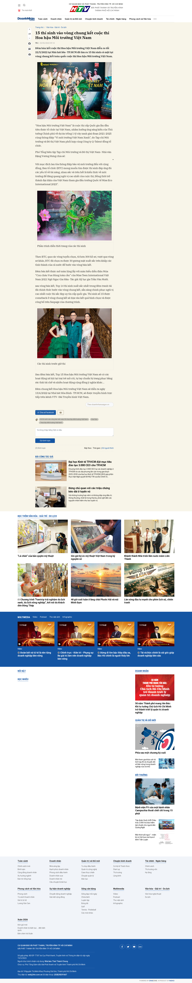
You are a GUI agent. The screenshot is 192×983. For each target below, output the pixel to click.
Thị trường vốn (151, 869)
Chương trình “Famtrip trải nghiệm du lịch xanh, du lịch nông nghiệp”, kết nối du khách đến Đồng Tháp (41, 602)
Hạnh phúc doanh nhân (59, 869)
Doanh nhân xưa (56, 876)
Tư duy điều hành (88, 866)
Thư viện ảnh (54, 617)
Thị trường (117, 872)
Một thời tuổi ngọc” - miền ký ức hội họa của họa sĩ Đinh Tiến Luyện (145, 837)
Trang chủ (39, 27)
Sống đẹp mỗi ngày (89, 894)
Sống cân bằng (88, 888)
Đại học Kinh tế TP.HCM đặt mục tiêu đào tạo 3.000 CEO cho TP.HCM (90, 463)
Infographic (67, 617)
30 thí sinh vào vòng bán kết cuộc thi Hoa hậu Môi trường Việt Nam (64, 419)
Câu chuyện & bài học (58, 882)
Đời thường (141, 775)
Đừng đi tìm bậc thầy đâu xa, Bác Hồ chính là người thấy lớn (114, 654)
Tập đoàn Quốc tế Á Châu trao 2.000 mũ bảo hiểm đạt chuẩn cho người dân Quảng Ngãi (145, 823)
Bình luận (21, 869)
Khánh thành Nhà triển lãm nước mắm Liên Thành (147, 557)
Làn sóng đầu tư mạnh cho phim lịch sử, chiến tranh (148, 601)
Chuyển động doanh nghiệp (61, 894)
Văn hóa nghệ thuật (153, 894)
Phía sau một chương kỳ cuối (150, 752)
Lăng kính (117, 876)
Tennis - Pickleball (88, 910)
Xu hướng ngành (24, 876)
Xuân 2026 (23, 919)
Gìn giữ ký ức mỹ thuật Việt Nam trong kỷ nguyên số (93, 557)
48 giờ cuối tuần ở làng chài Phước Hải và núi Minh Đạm (94, 601)
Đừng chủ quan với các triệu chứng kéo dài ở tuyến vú (89, 490)
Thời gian (96, 448)
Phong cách (22, 894)
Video (35, 617)
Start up (116, 869)
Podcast (43, 617)
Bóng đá (84, 903)
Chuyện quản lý (87, 876)
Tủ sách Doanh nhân (26, 897)
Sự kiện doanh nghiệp (60, 888)
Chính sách (149, 866)
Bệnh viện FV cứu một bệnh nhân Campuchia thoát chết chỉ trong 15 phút (154, 810)
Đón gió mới (22, 925)
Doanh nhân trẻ (56, 879)
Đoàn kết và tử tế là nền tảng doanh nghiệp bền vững (34, 654)
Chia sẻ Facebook (47, 412)
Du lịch (147, 897)
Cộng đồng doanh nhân (27, 872)
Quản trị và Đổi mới (73, 19)
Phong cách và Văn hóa (140, 19)
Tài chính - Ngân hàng (116, 19)
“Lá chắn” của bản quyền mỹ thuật (36, 556)
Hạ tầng (148, 872)
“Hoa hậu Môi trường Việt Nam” (51, 422)
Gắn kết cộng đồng (57, 897)
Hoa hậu (94, 419)
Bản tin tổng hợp (24, 879)
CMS (153, 981)
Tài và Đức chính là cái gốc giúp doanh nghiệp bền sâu (156, 654)
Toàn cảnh (43, 19)
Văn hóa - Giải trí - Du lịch (56, 27)
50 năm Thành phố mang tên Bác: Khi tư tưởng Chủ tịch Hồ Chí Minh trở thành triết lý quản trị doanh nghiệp (153, 708)
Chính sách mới (24, 866)
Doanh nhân (56, 19)
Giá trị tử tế (22, 900)
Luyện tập (85, 900)
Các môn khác (87, 913)
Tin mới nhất (27, 10)
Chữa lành (85, 897)
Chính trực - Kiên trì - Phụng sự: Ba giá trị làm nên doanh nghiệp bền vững (76, 655)
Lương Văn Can (24, 903)
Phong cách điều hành (59, 872)
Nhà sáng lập (55, 866)
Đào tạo (84, 879)
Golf (83, 907)
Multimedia (24, 617)
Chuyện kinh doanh (94, 19)
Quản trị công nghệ (89, 869)
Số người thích (108, 448)
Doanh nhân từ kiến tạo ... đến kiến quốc (31, 929)
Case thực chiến (87, 872)
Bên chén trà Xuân (25, 934)
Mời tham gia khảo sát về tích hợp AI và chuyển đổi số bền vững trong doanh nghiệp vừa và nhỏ (145, 763)
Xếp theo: (88, 448)
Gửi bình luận (45, 441)
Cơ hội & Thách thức (121, 866)
